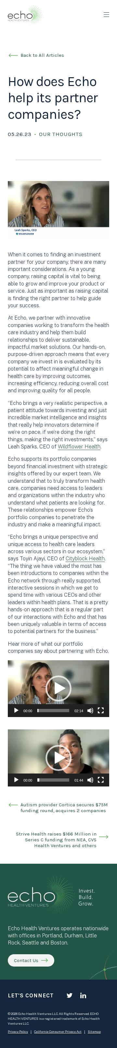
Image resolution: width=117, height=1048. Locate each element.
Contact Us (26, 960)
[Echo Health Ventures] (25, 15)
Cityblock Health (85, 558)
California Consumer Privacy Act (58, 1031)
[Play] (16, 710)
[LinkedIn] (83, 995)
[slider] (53, 710)
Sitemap (94, 1031)
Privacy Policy (18, 1031)
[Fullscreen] (101, 710)
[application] (58, 688)
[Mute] (90, 710)
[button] (59, 688)
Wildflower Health (79, 447)
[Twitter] (69, 995)
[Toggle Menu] (106, 14)
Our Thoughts (61, 134)
